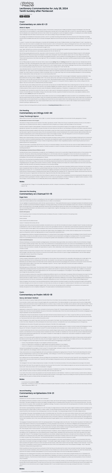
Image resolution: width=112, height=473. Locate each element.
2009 (37, 382)
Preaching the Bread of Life (55, 105)
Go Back (27, 16)
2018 (42, 471)
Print (21, 16)
